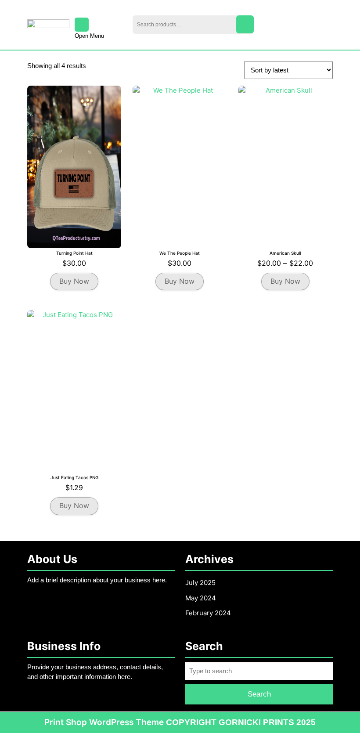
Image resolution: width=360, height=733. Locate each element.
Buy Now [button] (74, 505)
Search (245, 24)
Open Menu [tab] (89, 36)
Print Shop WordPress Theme (104, 722)
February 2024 (208, 613)
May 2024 (200, 598)
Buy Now (74, 281)
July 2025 (200, 582)
